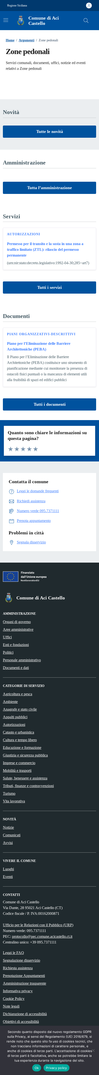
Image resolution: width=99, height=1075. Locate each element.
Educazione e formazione (22, 748)
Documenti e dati (16, 668)
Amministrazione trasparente (24, 983)
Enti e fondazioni (16, 645)
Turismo (9, 793)
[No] (93, 1050)
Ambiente (10, 702)
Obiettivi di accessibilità (21, 1022)
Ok (37, 1068)
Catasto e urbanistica (18, 732)
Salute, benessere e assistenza (25, 778)
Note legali (11, 1006)
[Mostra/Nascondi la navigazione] (6, 20)
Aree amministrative (18, 629)
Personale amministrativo (22, 660)
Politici (8, 652)
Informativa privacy (18, 991)
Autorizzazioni (23, 234)
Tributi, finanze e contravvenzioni (28, 786)
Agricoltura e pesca (17, 694)
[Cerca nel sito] (86, 20)
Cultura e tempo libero (20, 740)
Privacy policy (56, 1068)
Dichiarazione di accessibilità (25, 1014)
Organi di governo (17, 622)
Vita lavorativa (14, 801)
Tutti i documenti (50, 404)
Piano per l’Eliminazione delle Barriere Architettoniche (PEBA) (38, 346)
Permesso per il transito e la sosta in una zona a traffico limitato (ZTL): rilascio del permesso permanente (45, 249)
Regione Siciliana (17, 5)
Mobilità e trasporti (17, 770)
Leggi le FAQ (13, 953)
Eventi (8, 877)
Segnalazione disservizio (21, 960)
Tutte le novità (49, 131)
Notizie (8, 827)
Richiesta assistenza (18, 968)
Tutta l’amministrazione (49, 187)
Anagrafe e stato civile (20, 709)
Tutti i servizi (49, 287)
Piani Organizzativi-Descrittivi (41, 334)
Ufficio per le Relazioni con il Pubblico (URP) (38, 925)
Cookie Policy (14, 999)
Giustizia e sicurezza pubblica (25, 755)
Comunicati (11, 835)
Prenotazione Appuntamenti (24, 976)
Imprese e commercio (19, 763)
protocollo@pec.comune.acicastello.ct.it (42, 936)
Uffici (7, 637)
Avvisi (8, 843)
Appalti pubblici (15, 717)
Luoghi (8, 869)
